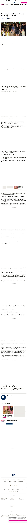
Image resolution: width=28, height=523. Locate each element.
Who (10, 476)
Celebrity (11, 4)
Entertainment (16, 4)
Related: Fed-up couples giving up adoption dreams (9, 286)
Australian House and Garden (4, 474)
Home (2, 9)
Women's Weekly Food (21, 475)
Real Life (5, 457)
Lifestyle (21, 4)
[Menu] (1, 2)
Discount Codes (20, 457)
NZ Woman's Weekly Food (22, 476)
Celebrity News (9, 9)
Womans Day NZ (12, 475)
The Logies (7, 4)
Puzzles (15, 457)
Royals (25, 4)
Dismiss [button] (18, 520)
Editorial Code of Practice (13, 467)
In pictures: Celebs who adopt (5, 65)
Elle (10, 483)
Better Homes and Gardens (4, 476)
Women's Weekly (20, 474)
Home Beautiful (3, 475)
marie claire (11, 482)
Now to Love (10, 15)
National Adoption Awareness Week (7, 359)
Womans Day (11, 474)
